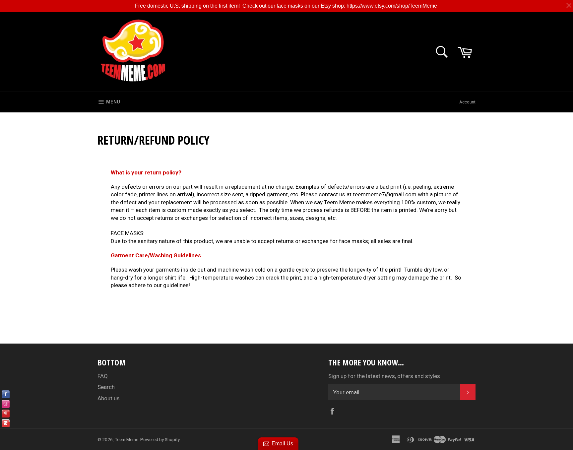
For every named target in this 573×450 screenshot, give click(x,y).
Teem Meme (126, 439)
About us (108, 398)
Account (467, 101)
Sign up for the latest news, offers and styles (384, 376)
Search (106, 387)
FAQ (102, 376)
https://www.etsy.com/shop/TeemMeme (392, 6)
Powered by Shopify (160, 439)
